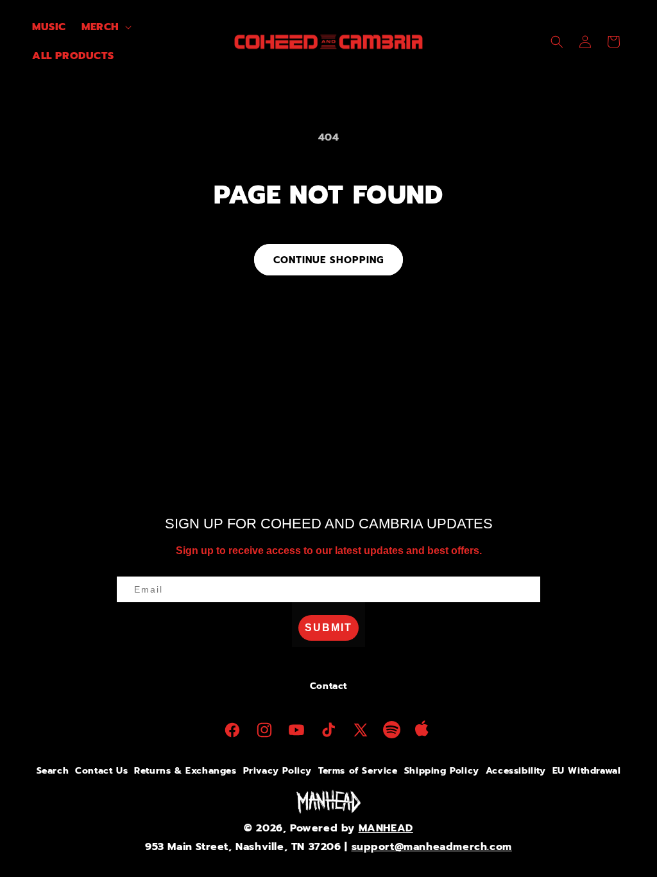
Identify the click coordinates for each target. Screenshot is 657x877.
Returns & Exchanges (185, 770)
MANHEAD (386, 828)
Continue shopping (328, 260)
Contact (328, 686)
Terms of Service (358, 770)
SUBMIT (328, 627)
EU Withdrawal (586, 770)
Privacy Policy (277, 770)
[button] (105, 27)
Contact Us (101, 770)
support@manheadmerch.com (432, 847)
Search (53, 770)
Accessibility (516, 770)
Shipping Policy (441, 770)
